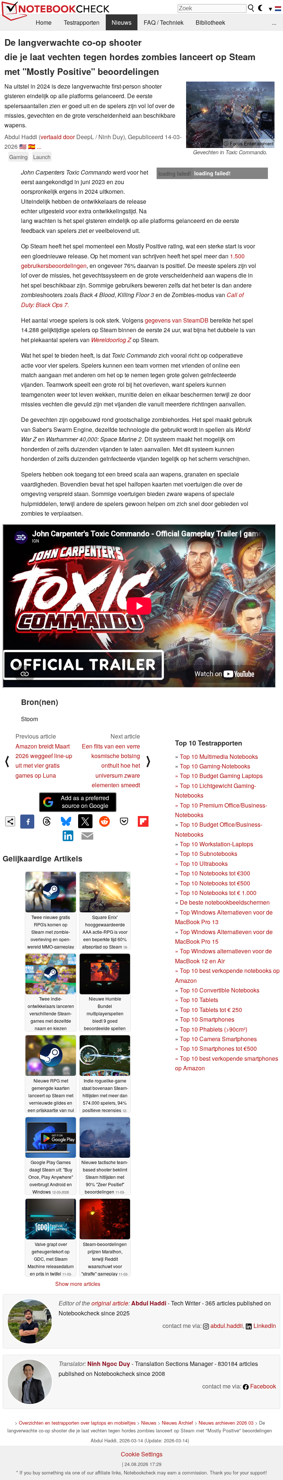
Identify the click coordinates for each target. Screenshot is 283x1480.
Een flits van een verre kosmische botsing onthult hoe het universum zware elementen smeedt (111, 765)
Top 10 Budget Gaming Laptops (219, 775)
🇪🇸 (31, 146)
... (274, 22)
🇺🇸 (23, 146)
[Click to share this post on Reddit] (105, 821)
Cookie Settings (142, 1454)
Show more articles (77, 1283)
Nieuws (122, 22)
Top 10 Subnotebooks (208, 853)
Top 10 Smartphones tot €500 (216, 1048)
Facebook (262, 1386)
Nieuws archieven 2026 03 (226, 1422)
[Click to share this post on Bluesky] (66, 822)
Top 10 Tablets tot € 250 (211, 1009)
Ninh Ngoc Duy (108, 1363)
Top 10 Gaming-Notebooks (215, 766)
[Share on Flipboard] (143, 821)
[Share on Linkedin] (68, 836)
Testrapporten (81, 22)
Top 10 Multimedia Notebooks (219, 756)
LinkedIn (264, 1325)
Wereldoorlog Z (111, 339)
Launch (41, 157)
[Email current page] (87, 836)
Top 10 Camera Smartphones (218, 1039)
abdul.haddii (226, 1325)
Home (44, 22)
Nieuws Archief (177, 1422)
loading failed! (174, 173)
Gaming (18, 157)
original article (109, 1303)
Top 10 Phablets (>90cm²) (213, 1029)
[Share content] (10, 821)
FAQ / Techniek (164, 22)
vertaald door (58, 136)
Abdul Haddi (148, 1303)
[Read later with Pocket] (124, 821)
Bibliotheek (210, 22)
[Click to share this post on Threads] (46, 822)
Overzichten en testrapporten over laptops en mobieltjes (77, 1422)
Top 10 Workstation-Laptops (216, 844)
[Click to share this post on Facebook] (27, 822)
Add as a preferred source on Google (85, 802)
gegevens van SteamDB (177, 320)
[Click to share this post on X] (85, 821)
